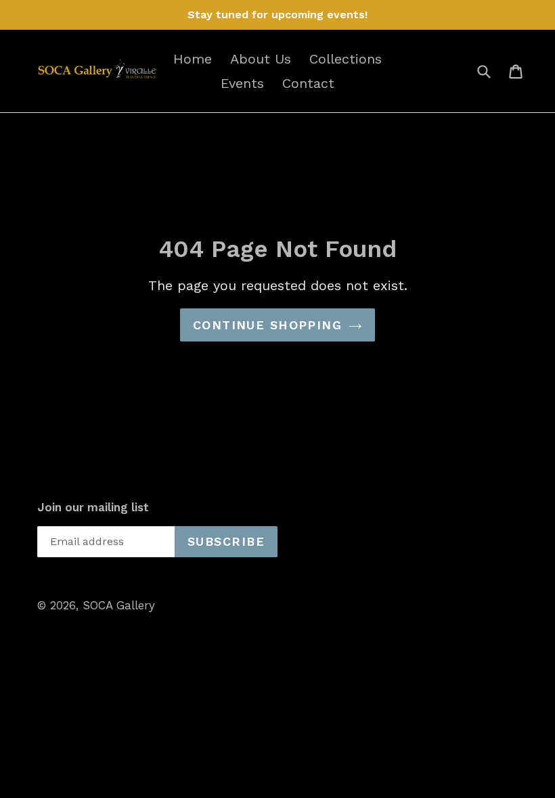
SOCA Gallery (119, 605)
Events (242, 83)
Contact (308, 83)
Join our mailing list (93, 507)
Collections (345, 59)
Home (192, 59)
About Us (260, 59)
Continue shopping (267, 325)
